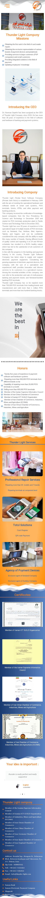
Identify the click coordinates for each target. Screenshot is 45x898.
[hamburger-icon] (6, 6)
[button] (4, 780)
